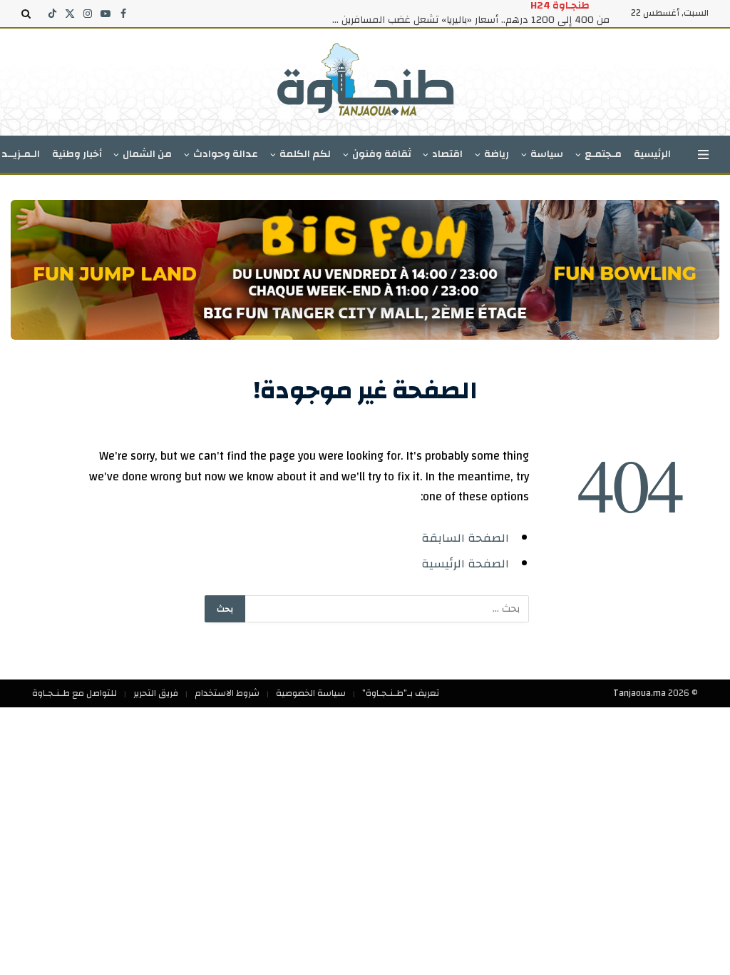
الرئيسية (652, 154)
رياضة (496, 154)
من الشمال (147, 154)
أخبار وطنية (77, 154)
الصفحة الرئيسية (465, 564)
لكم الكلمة (305, 154)
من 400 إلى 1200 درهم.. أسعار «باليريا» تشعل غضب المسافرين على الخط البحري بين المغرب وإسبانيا (467, 20)
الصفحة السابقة (465, 538)
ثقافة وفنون (381, 154)
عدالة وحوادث (225, 154)
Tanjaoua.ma (639, 693)
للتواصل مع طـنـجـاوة (74, 693)
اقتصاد (447, 154)
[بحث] (27, 13)
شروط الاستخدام (227, 693)
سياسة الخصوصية (311, 693)
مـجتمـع (603, 154)
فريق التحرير (155, 693)
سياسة (546, 154)
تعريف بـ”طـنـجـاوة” (400, 693)
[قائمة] (703, 154)
